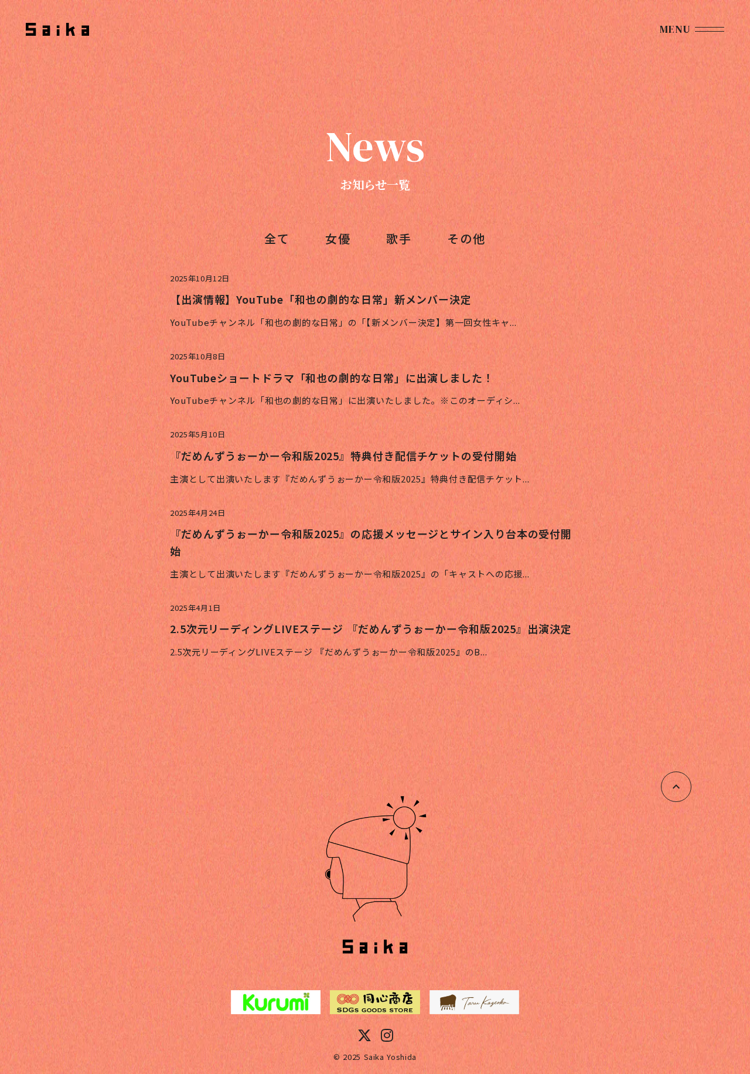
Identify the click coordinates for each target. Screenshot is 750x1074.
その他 (466, 238)
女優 (338, 238)
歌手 (399, 238)
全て (277, 238)
